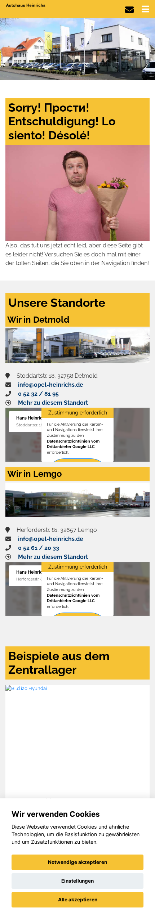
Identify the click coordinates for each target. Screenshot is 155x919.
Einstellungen (77, 881)
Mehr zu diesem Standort (53, 402)
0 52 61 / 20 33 (38, 547)
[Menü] (145, 9)
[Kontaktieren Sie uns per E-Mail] (129, 10)
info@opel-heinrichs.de (50, 384)
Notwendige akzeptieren (77, 862)
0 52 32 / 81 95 (38, 393)
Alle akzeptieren (77, 899)
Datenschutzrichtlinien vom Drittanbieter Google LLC (73, 444)
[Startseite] (25, 5)
